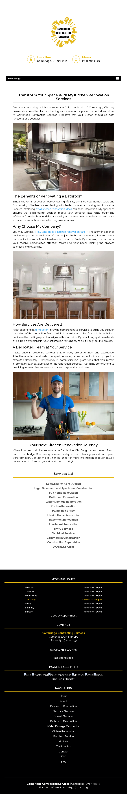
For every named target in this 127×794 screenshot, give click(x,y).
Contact (63, 751)
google (69, 657)
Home (63, 696)
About (63, 701)
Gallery (63, 741)
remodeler (41, 329)
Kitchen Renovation (63, 731)
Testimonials (63, 746)
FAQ (63, 756)
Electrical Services (63, 711)
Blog (63, 761)
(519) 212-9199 (91, 60)
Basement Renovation (63, 706)
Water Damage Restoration (63, 726)
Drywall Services (63, 716)
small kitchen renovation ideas (54, 209)
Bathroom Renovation (63, 721)
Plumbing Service (63, 736)
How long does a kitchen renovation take (60, 231)
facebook (59, 657)
